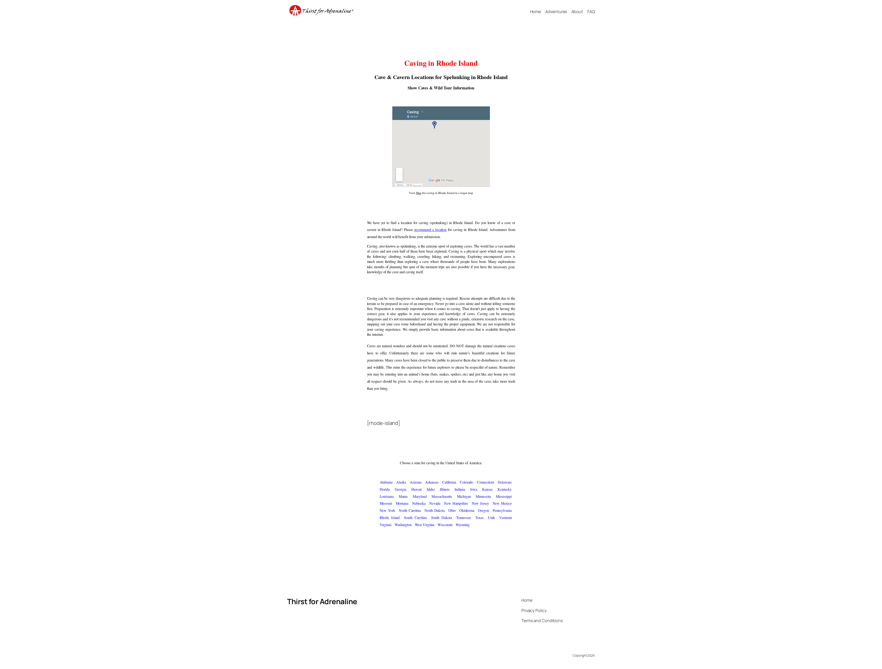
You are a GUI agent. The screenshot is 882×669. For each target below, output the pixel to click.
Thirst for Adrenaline (322, 601)
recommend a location (430, 229)
